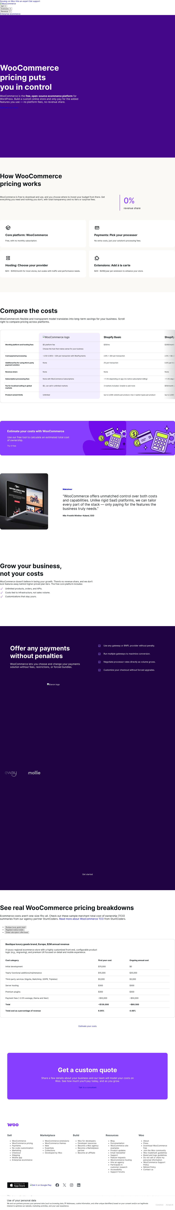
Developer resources (87, 1143)
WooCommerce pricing (22, 1143)
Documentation (117, 1143)
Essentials (49, 1148)
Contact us (148, 1169)
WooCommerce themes (55, 1143)
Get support (34, 1)
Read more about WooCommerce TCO (81, 918)
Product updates (117, 1150)
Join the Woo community (154, 1150)
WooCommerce (19, 1141)
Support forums (117, 1172)
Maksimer (67, 489)
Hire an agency (117, 1162)
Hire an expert (22, 1)
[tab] (15, 927)
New (47, 1145)
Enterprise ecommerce (22, 1160)
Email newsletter (117, 1153)
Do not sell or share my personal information (153, 1158)
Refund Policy (149, 1167)
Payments (16, 1145)
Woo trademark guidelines (155, 1153)
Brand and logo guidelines (155, 1155)
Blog (112, 1141)
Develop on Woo (8, 1)
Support (114, 1155)
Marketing (16, 1150)
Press (145, 1143)
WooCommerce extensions (57, 1141)
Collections (50, 1150)
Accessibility (116, 1169)
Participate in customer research (118, 1165)
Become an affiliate (86, 1153)
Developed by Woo (53, 1153)
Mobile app (17, 1157)
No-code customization (22, 1148)
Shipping (16, 1155)
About (146, 1141)
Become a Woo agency (88, 1145)
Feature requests (117, 1157)
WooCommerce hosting (121, 1160)
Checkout (16, 1153)
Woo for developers (87, 1141)
